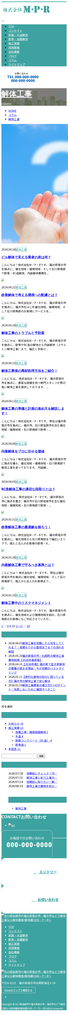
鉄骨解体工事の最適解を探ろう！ (26, 527)
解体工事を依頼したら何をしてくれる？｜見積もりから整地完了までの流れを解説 (36, 647)
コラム (12, 60)
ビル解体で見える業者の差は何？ (26, 257)
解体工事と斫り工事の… (42, 777)
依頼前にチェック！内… (42, 773)
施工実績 (14, 43)
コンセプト (15, 31)
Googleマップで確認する (18, 990)
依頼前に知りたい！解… (42, 782)
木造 (19, 736)
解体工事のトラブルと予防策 (22, 333)
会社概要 (14, 52)
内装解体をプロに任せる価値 (22, 451)
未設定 (14, 749)
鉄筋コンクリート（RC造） (33, 740)
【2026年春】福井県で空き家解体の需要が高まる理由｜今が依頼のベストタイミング (36, 668)
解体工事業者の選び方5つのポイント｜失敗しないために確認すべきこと (37, 687)
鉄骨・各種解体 (18, 39)
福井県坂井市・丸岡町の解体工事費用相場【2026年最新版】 (36, 658)
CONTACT (13, 85)
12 (20, 626)
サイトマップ (16, 64)
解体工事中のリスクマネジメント (26, 603)
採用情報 (14, 47)
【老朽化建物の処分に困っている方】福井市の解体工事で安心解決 (36, 679)
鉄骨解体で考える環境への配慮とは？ (29, 295)
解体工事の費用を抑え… (42, 786)
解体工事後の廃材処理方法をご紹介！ (29, 370)
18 (28, 626)
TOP (11, 26)
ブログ (12, 56)
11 (17, 626)
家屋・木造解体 (18, 35)
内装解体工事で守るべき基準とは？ (27, 565)
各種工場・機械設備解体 (31, 732)
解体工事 (16, 93)
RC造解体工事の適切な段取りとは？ (28, 489)
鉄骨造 (20, 745)
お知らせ (15, 723)
